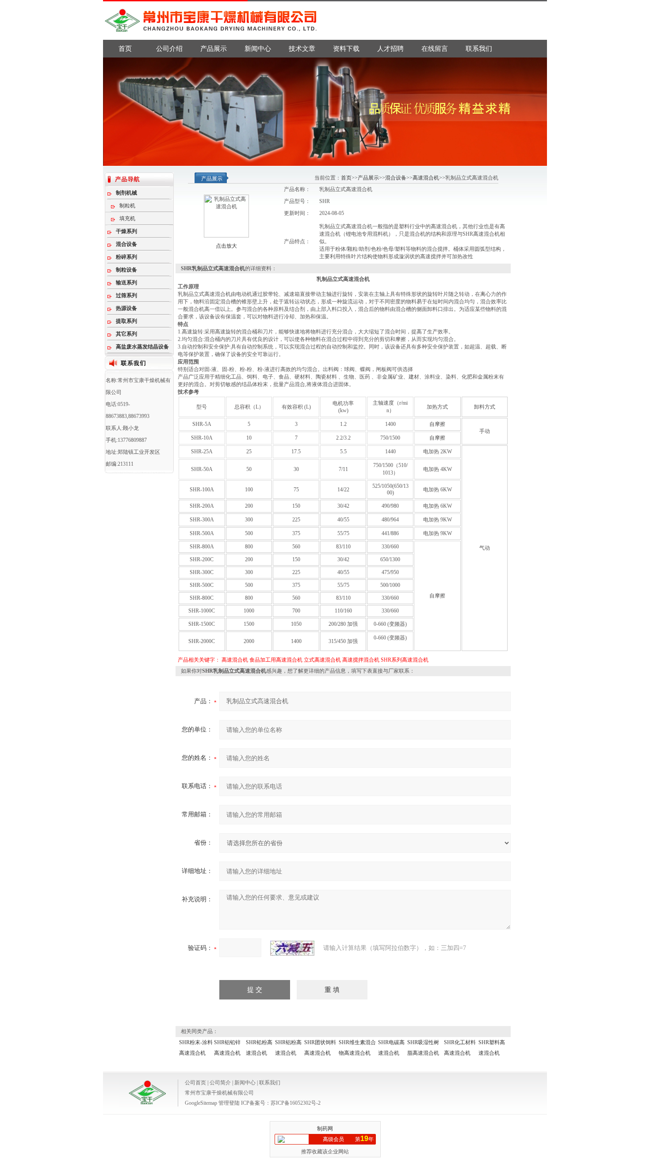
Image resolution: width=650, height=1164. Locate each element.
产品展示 (213, 48)
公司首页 (195, 1083)
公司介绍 (169, 48)
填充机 (127, 218)
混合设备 (395, 178)
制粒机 (127, 206)
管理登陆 (229, 1103)
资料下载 (346, 48)
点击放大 (226, 246)
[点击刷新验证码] (292, 948)
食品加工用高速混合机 (275, 660)
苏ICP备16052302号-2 (296, 1103)
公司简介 (220, 1083)
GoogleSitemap (201, 1103)
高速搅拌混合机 (360, 660)
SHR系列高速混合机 (404, 660)
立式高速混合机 (322, 660)
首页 (125, 48)
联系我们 (479, 48)
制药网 (325, 1129)
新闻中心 (258, 48)
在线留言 (434, 48)
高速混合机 (426, 178)
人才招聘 (390, 48)
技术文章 (302, 48)
